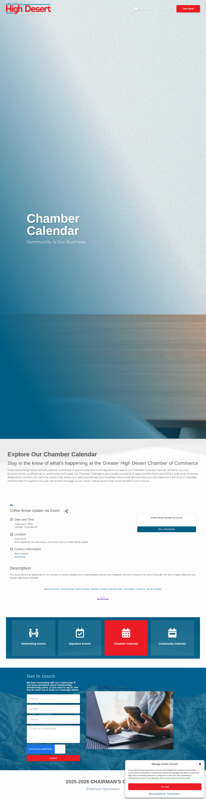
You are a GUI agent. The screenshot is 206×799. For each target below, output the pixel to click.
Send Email (19, 557)
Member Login (146, 9)
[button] (199, 764)
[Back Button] (11, 505)
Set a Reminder (166, 529)
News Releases (67, 589)
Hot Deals (95, 589)
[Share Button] (65, 510)
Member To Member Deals (111, 589)
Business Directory (52, 589)
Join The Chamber (154, 589)
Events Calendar (82, 589)
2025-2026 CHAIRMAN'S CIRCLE (103, 781)
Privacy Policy (173, 794)
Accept (165, 786)
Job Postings (129, 589)
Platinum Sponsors (103, 789)
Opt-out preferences (157, 794)
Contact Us (140, 589)
